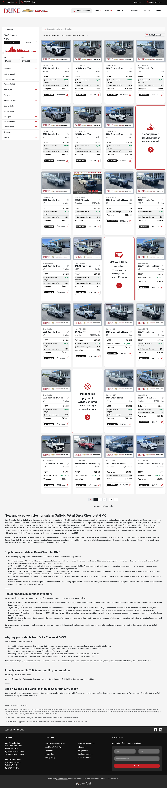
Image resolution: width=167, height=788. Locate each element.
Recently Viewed (155, 2)
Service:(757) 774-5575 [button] (16, 754)
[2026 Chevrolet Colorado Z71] (56, 446)
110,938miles (95, 335)
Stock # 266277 (111, 395)
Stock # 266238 (80, 131)
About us (81, 747)
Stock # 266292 (48, 263)
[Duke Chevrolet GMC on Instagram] (159, 729)
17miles (160, 467)
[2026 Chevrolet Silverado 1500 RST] (151, 446)
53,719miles (127, 467)
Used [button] (107, 11)
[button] (11, 2)
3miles (98, 71)
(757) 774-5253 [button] (29, 2)
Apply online (49, 754)
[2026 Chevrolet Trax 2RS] (87, 51)
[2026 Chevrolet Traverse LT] (56, 380)
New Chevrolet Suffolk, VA (55, 744)
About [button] (158, 11)
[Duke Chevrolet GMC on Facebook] (154, 729)
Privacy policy (50, 758)
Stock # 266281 (80, 263)
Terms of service (84, 758)
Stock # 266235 (111, 65)
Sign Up (137, 766)
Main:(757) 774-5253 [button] (16, 751)
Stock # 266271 (48, 329)
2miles (66, 71)
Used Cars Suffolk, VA (53, 747)
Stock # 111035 (111, 461)
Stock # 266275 (48, 131)
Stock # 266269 (111, 197)
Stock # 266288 (48, 197)
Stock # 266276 (48, 65)
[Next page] (116, 499)
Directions (49, 751)
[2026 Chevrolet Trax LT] (56, 183)
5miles (161, 203)
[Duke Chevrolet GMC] (26, 11)
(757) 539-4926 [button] (13, 768)
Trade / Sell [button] (120, 11)
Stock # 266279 (80, 461)
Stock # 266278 (143, 197)
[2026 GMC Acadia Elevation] (87, 183)
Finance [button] (134, 11)
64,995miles (159, 401)
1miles (129, 137)
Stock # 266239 (111, 329)
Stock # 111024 (143, 395)
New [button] (97, 11)
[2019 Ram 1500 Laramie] (87, 314)
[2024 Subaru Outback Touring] (151, 380)
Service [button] (147, 11)
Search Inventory (83, 11)
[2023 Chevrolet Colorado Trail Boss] (119, 446)
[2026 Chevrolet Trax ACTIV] (56, 51)
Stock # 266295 (143, 461)
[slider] (3, 53)
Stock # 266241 (48, 395)
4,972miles (96, 203)
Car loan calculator (85, 754)
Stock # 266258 (143, 329)
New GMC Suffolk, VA (86, 744)
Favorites (137, 2)
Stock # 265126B (80, 329)
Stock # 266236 (80, 65)
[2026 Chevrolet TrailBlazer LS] (119, 183)
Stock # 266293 (111, 131)
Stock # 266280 (143, 263)
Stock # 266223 (48, 461)
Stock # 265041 (80, 197)
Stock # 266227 (143, 65)
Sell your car (83, 751)
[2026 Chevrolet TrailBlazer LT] (119, 314)
